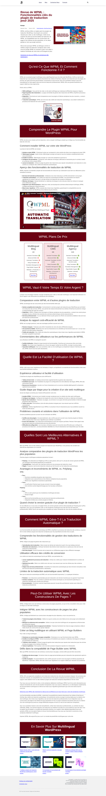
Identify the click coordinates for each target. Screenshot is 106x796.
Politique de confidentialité (25, 781)
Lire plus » (22, 753)
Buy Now (33, 275)
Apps (40, 2)
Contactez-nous (54, 2)
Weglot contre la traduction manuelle (52, 750)
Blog (46, 2)
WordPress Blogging (48, 28)
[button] (87, 2)
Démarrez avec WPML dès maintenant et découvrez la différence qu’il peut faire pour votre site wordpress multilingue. (52, 691)
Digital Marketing (40, 28)
